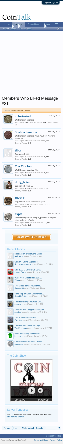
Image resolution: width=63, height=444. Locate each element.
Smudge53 (19, 288)
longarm (18, 336)
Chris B (20, 198)
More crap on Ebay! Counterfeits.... (29, 294)
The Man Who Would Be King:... (28, 326)
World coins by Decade (20, 110)
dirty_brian (22, 182)
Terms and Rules (41, 440)
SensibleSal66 (20, 296)
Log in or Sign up (51, 3)
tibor (18, 150)
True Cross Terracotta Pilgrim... (28, 286)
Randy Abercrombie (23, 264)
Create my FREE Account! (32, 237)
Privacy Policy (56, 440)
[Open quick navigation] (59, 428)
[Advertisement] (31, 64)
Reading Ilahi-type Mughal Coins (28, 254)
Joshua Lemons (26, 132)
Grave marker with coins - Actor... (29, 342)
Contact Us (51, 436)
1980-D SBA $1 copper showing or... (30, 310)
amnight (18, 312)
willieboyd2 (19, 344)
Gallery (47, 24)
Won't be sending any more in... (28, 334)
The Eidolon (23, 166)
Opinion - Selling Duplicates (26, 262)
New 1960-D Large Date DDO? (28, 270)
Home (7, 24)
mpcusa (18, 304)
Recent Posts (25, 29)
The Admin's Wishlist (15, 417)
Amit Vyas (19, 256)
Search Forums (9, 29)
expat (18, 214)
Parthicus (19, 320)
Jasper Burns (20, 272)
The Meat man (21, 328)
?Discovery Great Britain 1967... (28, 278)
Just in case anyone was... (26, 318)
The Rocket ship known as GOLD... (30, 302)
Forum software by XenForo (13, 440)
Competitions (33, 24)
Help (59, 436)
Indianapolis (40, 202)
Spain (31, 220)
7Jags (17, 280)
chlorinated (23, 116)
